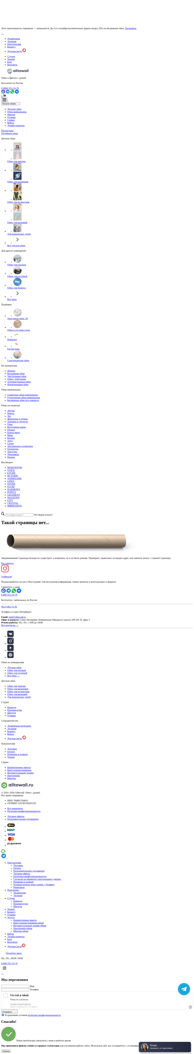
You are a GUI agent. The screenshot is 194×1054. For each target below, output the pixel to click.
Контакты (12, 64)
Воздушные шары (16, 427)
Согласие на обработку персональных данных (37, 879)
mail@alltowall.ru (17, 617)
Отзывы (11, 117)
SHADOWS (13, 497)
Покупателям (14, 44)
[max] (3, 93)
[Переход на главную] (18, 72)
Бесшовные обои (16, 373)
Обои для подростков (18, 691)
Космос (11, 438)
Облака (11, 430)
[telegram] (8, 93)
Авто (10, 440)
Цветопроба (13, 775)
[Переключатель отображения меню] (4, 100)
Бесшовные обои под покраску (23, 400)
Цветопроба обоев (22, 928)
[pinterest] (10, 657)
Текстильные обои (16, 376)
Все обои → (13, 675)
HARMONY (13, 489)
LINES (10, 481)
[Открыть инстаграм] (4, 970)
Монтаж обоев (20, 931)
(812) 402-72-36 (9, 606)
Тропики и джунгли (17, 421)
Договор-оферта (21, 873)
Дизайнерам (13, 38)
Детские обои (14, 109)
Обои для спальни (16, 670)
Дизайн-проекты (16, 125)
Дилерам (11, 41)
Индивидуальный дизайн (20, 773)
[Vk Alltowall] (17, 93)
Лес (9, 416)
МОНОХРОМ (14, 467)
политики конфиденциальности (44, 1015)
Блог (9, 62)
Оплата (11, 751)
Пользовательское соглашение (22, 819)
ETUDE (11, 473)
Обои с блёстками (16, 379)
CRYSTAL (12, 503)
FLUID (11, 486)
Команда (11, 707)
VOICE (11, 470)
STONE (11, 484)
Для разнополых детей (19, 697)
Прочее (11, 457)
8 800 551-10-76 (9, 595)
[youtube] (10, 650)
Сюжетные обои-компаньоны (22, 395)
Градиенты (12, 449)
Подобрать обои (9, 133)
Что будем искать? (43, 514)
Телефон (34, 989)
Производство (14, 710)
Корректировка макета (19, 767)
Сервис (11, 120)
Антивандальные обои (19, 381)
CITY (10, 500)
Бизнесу (11, 47)
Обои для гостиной (17, 673)
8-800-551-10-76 (9, 963)
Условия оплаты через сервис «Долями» (34, 884)
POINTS (11, 492)
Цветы (10, 413)
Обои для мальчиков (17, 689)
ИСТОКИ (12, 475)
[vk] (10, 636)
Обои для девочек (16, 686)
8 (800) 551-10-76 (10, 88)
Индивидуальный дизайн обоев (29, 925)
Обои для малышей (17, 694)
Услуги (11, 917)
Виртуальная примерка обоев (28, 923)
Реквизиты (19, 887)
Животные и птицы (17, 419)
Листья (11, 410)
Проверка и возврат (17, 754)
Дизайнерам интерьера (19, 726)
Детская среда (14, 51)
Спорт (10, 443)
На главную (7, 563)
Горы (10, 424)
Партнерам (13, 890)
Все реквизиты (15, 808)
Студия (11, 56)
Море (10, 435)
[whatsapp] (12, 93)
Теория (11, 59)
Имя (32, 986)
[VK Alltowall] (19, 592)
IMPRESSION (14, 506)
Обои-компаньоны (17, 112)
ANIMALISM (14, 478)
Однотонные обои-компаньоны (23, 397)
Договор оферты (15, 816)
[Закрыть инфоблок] (2, 34)
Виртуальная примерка (19, 770)
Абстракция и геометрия (20, 446)
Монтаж (11, 778)
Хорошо (6, 1051)
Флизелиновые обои (17, 384)
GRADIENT (13, 495)
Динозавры (13, 454)
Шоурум (11, 713)
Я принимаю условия (33, 1015)
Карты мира (13, 432)
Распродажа (7, 130)
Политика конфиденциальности (23, 811)
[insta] (10, 643)
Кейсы (10, 122)
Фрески (11, 114)
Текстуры (12, 451)
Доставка (12, 749)
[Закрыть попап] (2, 511)
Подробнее (130, 28)
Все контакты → (9, 625)
